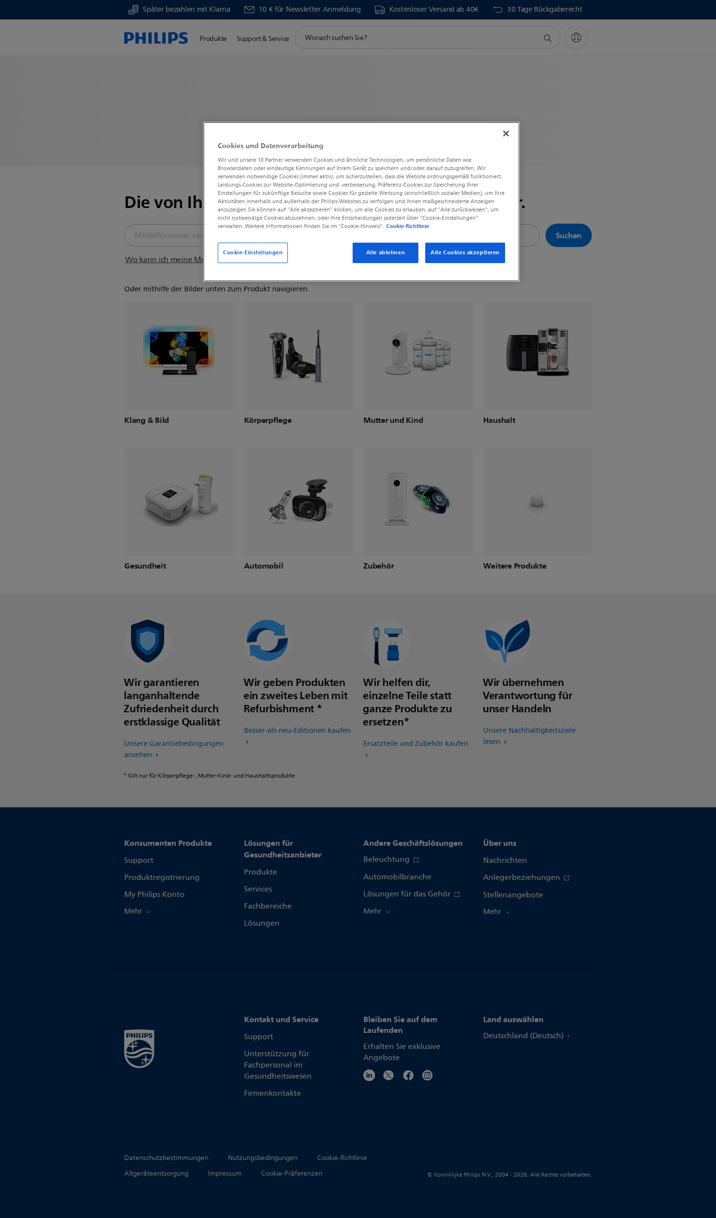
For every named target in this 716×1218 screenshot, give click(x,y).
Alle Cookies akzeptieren (465, 252)
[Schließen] (506, 133)
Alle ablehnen (385, 252)
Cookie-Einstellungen (253, 252)
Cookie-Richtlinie (407, 226)
